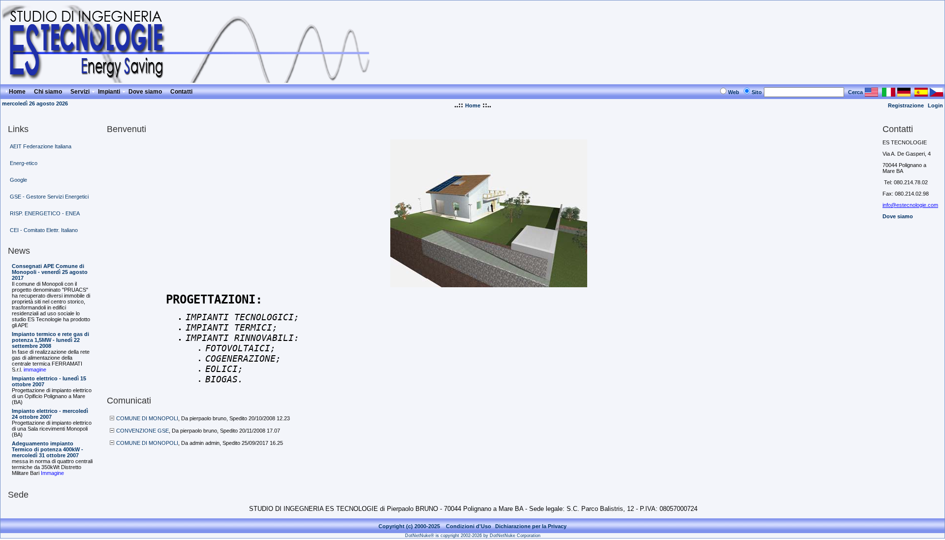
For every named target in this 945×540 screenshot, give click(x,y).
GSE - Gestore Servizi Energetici (49, 197)
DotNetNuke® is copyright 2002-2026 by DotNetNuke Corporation (472, 535)
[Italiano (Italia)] (888, 94)
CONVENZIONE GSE (142, 431)
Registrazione (906, 105)
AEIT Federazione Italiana (40, 146)
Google (18, 180)
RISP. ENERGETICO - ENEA (45, 213)
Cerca (855, 92)
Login (935, 105)
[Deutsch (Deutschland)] (904, 94)
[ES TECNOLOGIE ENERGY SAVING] (191, 80)
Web (733, 92)
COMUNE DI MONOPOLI (147, 418)
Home (472, 105)
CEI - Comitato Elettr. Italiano (44, 230)
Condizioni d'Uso (468, 526)
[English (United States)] (871, 94)
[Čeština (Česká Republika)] (936, 94)
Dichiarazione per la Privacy (531, 526)
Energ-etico (23, 163)
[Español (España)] (921, 94)
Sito (757, 92)
